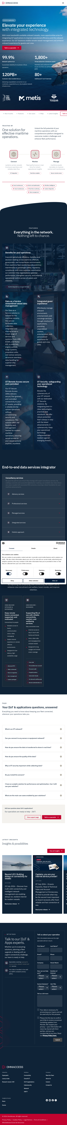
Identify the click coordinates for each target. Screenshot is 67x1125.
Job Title (53, 984)
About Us (48, 1078)
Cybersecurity (28, 1085)
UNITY (26, 1091)
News (3, 1101)
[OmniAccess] (10, 3)
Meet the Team (50, 1075)
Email (39, 954)
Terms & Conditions (40, 1120)
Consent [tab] (11, 548)
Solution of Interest (53, 972)
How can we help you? (42, 972)
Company (40, 963)
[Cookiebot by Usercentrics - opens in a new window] (57, 543)
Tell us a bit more (42, 993)
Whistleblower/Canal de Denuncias (13, 1122)
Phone (52, 954)
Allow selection (33, 580)
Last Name (54, 946)
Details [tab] (33, 548)
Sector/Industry (42, 984)
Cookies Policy (17, 1120)
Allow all (54, 580)
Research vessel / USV (8, 1082)
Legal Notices (28, 1120)
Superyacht (5, 1075)
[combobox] (43, 977)
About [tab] (55, 548)
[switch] (25, 573)
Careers (48, 1082)
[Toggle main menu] (63, 3)
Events (4, 1105)
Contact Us (49, 1085)
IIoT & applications (29, 1082)
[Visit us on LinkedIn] (47, 1100)
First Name (41, 946)
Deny (12, 580)
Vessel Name (54, 963)
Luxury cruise (5, 1078)
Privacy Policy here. (50, 1036)
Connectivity (27, 1075)
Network (26, 1088)
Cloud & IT (27, 1078)
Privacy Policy (6, 1120)
